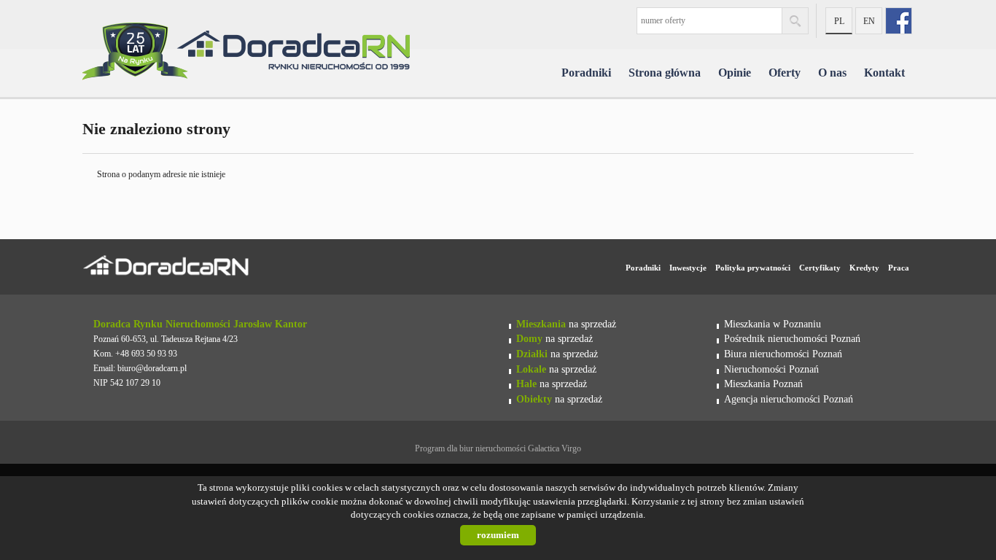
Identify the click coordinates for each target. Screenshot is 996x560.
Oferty (785, 72)
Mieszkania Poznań (763, 383)
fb (898, 20)
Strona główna (665, 72)
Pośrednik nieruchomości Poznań (792, 338)
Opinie (734, 72)
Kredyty (864, 267)
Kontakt (884, 72)
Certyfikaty (820, 267)
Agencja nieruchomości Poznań (788, 399)
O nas (832, 72)
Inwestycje (688, 267)
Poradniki (586, 72)
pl (839, 21)
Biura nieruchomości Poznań (783, 353)
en (869, 21)
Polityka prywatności (752, 267)
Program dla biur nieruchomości (471, 448)
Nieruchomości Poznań (771, 369)
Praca (898, 267)
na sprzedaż (566, 324)
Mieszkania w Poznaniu (772, 324)
